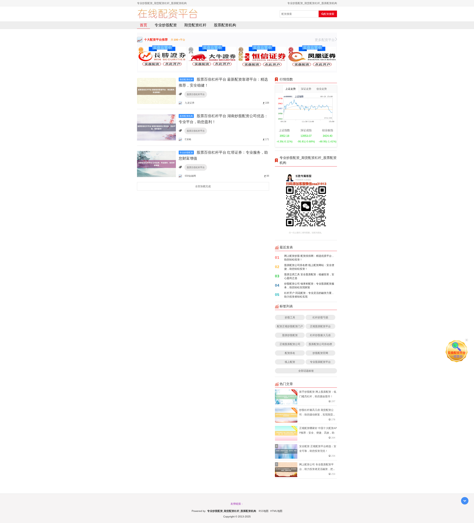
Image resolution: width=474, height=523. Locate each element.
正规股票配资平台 (320, 326)
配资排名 (290, 353)
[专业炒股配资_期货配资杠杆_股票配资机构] (167, 13)
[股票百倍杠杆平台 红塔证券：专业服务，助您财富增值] (156, 163)
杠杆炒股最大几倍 (320, 335)
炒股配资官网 (320, 353)
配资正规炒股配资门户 (290, 326)
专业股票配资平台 (320, 362)
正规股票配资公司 (290, 344)
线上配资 (290, 362)
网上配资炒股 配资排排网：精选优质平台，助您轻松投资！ (309, 257)
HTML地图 (276, 511)
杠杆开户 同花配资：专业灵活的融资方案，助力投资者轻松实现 (309, 294)
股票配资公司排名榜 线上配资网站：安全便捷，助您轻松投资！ (309, 266)
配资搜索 (329, 13)
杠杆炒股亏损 (320, 317)
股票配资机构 (225, 24)
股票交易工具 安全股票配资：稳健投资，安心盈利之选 (309, 276)
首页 (143, 24)
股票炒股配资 (290, 335)
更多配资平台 (325, 39)
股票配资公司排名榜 (320, 344)
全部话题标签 (306, 370)
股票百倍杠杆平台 (196, 94)
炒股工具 (290, 317)
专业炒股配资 (166, 24)
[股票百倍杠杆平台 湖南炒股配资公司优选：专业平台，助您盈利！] (156, 127)
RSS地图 (263, 511)
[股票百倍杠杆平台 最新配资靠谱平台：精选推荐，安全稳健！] (156, 90)
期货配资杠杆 (195, 24)
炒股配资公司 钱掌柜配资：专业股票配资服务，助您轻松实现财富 (309, 285)
